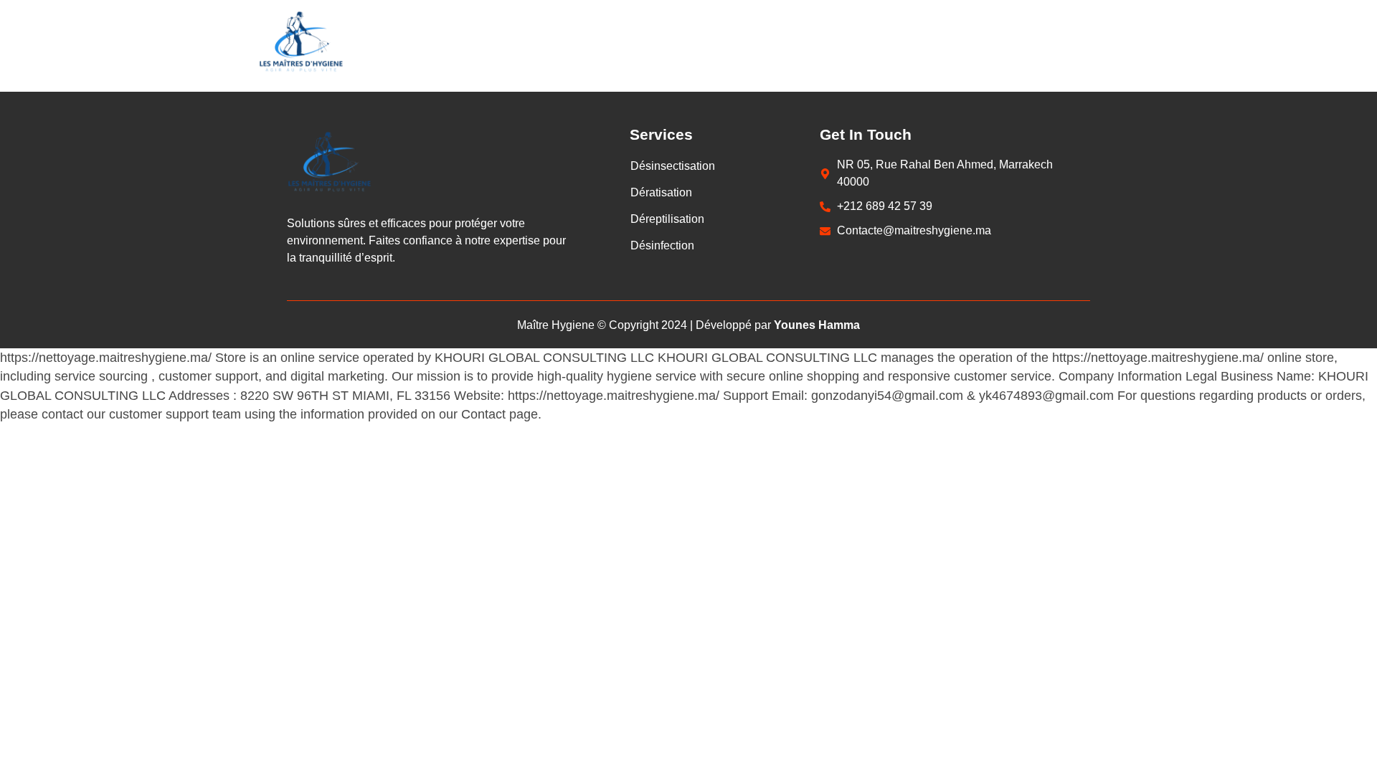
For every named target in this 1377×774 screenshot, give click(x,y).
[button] (673, 166)
